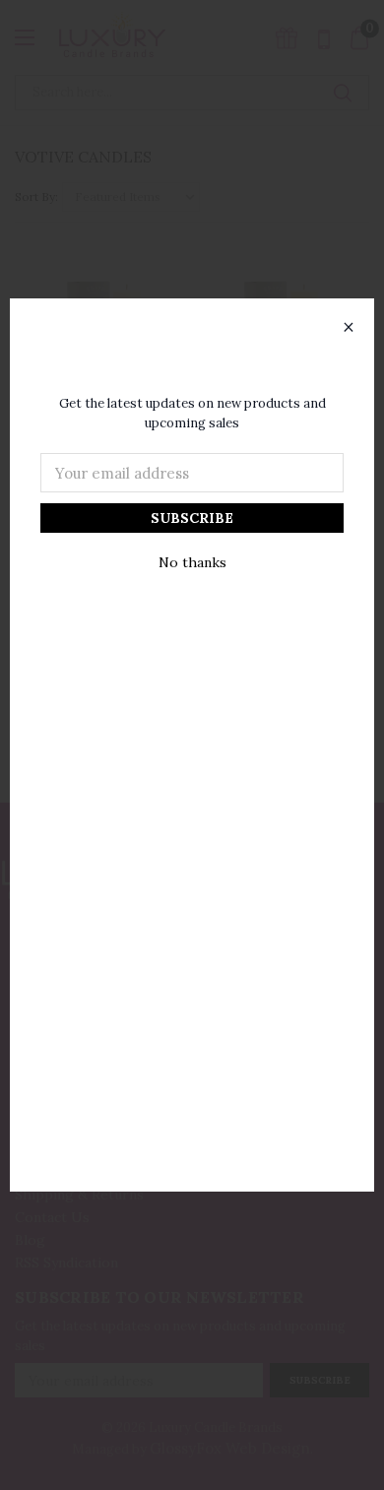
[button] (348, 328)
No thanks (192, 562)
